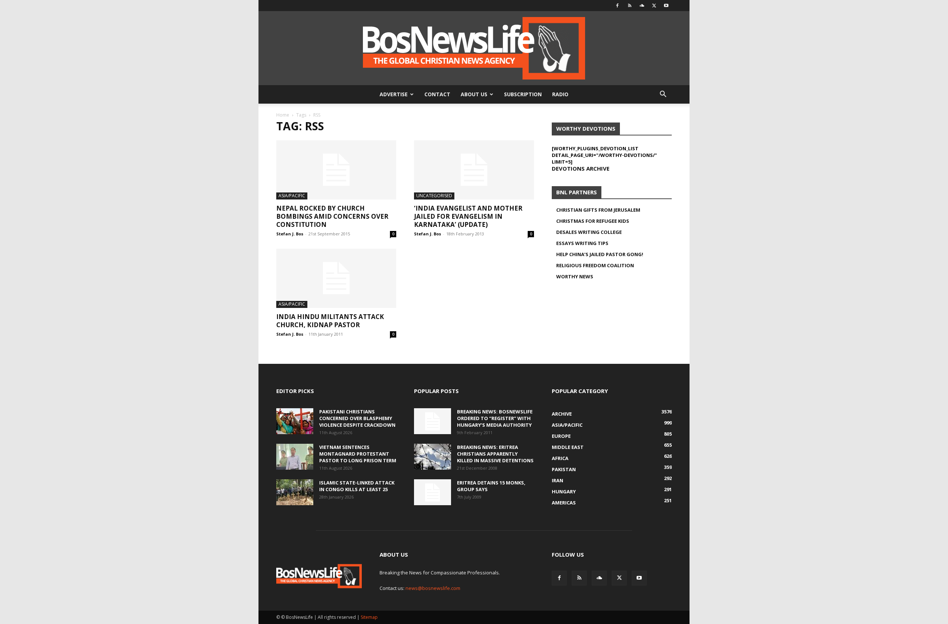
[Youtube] (666, 5)
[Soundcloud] (641, 5)
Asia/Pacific (291, 195)
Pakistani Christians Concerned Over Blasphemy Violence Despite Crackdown (357, 418)
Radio (560, 94)
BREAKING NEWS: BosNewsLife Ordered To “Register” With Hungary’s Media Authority (495, 418)
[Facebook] (617, 5)
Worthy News (574, 276)
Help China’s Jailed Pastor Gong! (599, 254)
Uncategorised (434, 195)
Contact (437, 94)
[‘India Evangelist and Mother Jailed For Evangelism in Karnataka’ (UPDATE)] (474, 169)
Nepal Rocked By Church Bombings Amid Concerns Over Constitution (332, 216)
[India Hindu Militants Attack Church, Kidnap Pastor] (336, 278)
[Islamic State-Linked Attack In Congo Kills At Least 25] (294, 492)
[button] (663, 94)
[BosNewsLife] (474, 48)
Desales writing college (589, 232)
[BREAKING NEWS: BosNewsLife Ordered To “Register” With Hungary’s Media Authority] (432, 421)
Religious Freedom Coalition (595, 265)
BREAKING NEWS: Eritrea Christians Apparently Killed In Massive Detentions (495, 454)
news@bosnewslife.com (432, 588)
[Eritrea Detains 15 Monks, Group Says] (432, 492)
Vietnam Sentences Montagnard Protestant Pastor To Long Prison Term (357, 454)
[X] (654, 5)
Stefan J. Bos (289, 233)
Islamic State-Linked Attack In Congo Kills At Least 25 (356, 486)
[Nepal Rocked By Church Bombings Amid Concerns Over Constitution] (336, 169)
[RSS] (629, 5)
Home (282, 115)
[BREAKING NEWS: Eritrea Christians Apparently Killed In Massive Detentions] (432, 457)
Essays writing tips (582, 243)
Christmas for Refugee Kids (592, 221)
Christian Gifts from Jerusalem (598, 210)
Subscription (523, 94)
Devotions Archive (581, 168)
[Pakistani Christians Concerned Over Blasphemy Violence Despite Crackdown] (294, 421)
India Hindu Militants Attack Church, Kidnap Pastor (330, 320)
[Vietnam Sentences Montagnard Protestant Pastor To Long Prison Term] (294, 457)
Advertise (394, 94)
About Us (474, 94)
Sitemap (369, 617)
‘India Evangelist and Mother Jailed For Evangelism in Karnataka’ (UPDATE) (468, 216)
